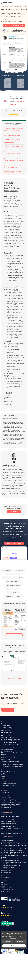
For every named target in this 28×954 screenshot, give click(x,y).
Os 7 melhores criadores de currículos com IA (12, 843)
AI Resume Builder (5, 730)
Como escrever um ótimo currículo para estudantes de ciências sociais (14, 166)
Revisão (3, 773)
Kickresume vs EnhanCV (7, 874)
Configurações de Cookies (7, 889)
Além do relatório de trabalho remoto (10, 806)
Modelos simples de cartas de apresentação (12, 831)
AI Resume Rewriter (6, 735)
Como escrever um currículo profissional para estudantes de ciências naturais (12, 153)
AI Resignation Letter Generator (9, 734)
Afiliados (3, 893)
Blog (2, 809)
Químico (19, 574)
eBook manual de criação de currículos (10, 804)
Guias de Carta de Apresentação (9, 799)
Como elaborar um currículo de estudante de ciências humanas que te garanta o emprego (13, 141)
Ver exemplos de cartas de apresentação (14, 679)
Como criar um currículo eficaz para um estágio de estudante (14, 147)
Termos (3, 886)
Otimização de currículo (7, 756)
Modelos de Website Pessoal (8, 818)
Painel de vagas (5, 769)
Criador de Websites (6, 727)
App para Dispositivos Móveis (8, 783)
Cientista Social (7, 570)
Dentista (19, 596)
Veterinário (9, 574)
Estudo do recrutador (6, 877)
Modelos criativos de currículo (8, 826)
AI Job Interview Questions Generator (10, 761)
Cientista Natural (20, 570)
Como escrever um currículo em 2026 (10, 865)
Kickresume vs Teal (6, 875)
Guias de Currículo (5, 797)
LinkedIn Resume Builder (7, 729)
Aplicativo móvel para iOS (7, 785)
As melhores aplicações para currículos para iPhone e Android (14, 856)
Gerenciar (20, 941)
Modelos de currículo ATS (7, 819)
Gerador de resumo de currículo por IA (10, 740)
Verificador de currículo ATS (8, 747)
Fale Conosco (4, 884)
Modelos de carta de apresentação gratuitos (12, 828)
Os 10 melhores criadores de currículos (10, 842)
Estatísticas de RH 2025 (7, 869)
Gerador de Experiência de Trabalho (10, 744)
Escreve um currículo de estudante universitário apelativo (12, 172)
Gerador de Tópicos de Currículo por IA (10, 739)
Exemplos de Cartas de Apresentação (10, 795)
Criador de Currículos (6, 723)
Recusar (8, 941)
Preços (2, 778)
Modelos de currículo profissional (9, 824)
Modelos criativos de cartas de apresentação (12, 830)
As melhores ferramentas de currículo (10, 858)
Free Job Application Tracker (8, 771)
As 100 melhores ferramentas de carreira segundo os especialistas (13, 863)
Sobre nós (3, 882)
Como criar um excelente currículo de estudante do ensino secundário (13, 134)
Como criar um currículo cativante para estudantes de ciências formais (14, 129)
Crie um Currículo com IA (14, 543)
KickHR (3, 776)
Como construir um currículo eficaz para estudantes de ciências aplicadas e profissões (13, 160)
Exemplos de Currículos (7, 794)
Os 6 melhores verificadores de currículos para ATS (13, 848)
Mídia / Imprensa (5, 891)
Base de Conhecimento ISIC (8, 840)
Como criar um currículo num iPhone (10, 838)
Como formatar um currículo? (8, 867)
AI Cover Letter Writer (6, 732)
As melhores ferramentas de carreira (10, 860)
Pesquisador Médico (14, 592)
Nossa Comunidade (6, 807)
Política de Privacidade (6, 888)
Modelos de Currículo (6, 814)
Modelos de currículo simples (8, 823)
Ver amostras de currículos (14, 635)
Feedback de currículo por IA (8, 757)
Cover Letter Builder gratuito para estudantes (12, 766)
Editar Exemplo (14, 511)
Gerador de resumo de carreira (8, 742)
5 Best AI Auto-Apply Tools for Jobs (9, 853)
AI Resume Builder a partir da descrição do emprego (11, 753)
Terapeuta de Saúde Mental (13, 581)
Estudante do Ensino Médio (13, 589)
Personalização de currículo (8, 749)
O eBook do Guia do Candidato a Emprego (11, 802)
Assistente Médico (18, 577)
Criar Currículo (8, 710)
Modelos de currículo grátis (8, 821)
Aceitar (15, 946)
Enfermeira (6, 577)
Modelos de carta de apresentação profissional (12, 833)
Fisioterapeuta (9, 596)
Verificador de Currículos (7, 746)
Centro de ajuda (5, 792)
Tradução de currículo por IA (8, 737)
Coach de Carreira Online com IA (9, 763)
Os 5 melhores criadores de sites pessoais (11, 850)
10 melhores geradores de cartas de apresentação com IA (13, 846)
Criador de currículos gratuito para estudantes (12, 764)
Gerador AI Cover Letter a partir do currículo (12, 768)
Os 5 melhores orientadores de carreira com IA (12, 852)
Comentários (4, 894)
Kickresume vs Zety (6, 870)
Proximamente (4, 774)
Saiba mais (13, 938)
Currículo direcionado (6, 751)
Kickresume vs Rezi (6, 872)
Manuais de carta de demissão (8, 800)
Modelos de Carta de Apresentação (10, 816)
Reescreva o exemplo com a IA (14, 25)
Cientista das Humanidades (13, 585)
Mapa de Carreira (5, 759)
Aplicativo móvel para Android (8, 787)
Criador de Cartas (5, 725)
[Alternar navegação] (25, 2)
